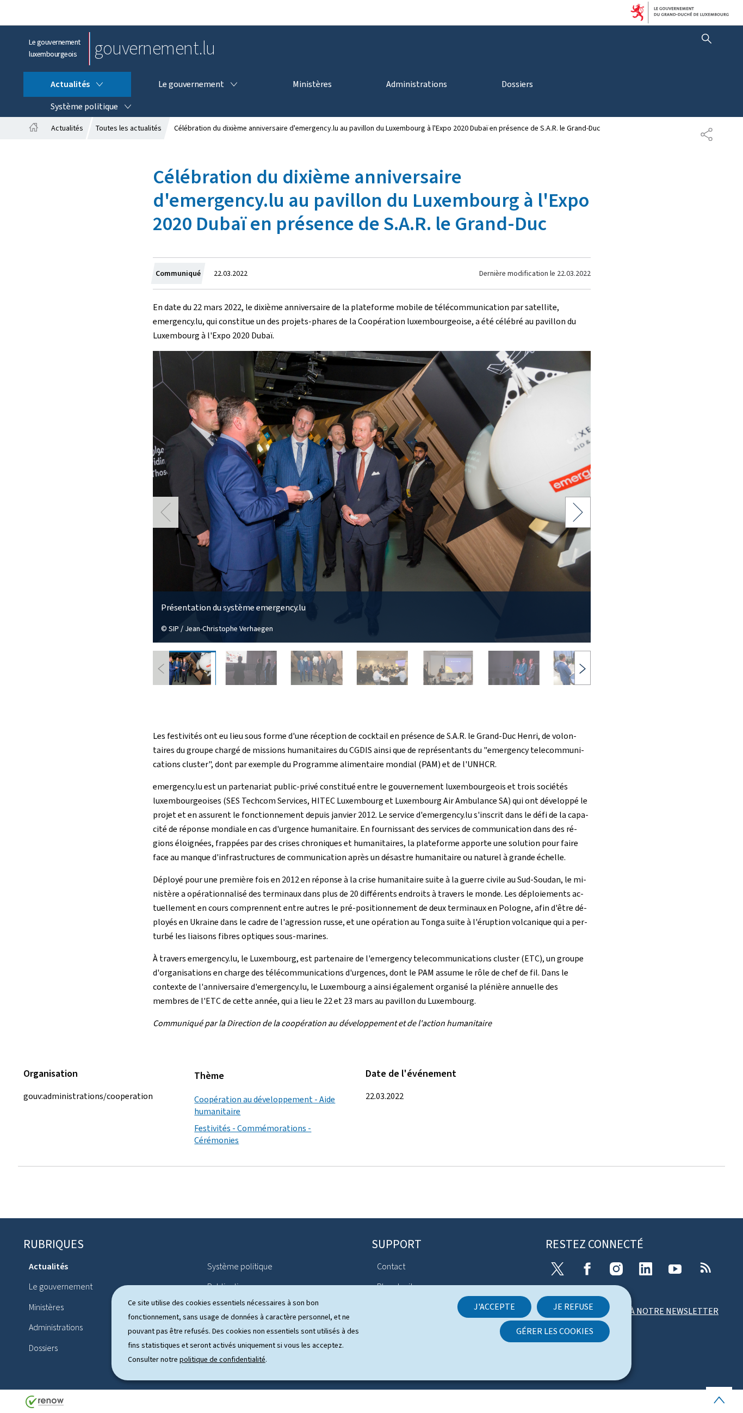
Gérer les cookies (554, 1331)
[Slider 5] (448, 668)
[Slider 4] (382, 668)
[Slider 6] (514, 668)
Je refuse (573, 1306)
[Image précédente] (161, 668)
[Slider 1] (185, 668)
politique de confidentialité (222, 1359)
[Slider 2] (251, 668)
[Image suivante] (582, 668)
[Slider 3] (317, 668)
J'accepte (494, 1306)
